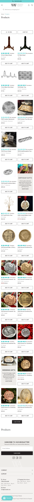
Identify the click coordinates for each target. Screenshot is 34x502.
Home (2, 14)
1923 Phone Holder (6, 151)
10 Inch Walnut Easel (6, 55)
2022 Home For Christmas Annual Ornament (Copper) (8, 407)
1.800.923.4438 (18, 1)
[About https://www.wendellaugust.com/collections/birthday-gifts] (25, 168)
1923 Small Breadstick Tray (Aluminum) (25, 151)
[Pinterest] (20, 458)
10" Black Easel (21, 55)
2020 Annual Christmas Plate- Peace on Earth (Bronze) (25, 247)
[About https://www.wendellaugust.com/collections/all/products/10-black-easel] (25, 43)
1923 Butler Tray (22, 87)
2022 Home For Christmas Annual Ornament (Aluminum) (25, 343)
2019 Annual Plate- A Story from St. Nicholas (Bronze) (8, 247)
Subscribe (17, 453)
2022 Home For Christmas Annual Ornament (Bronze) (25, 375)
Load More (17, 422)
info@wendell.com (5, 489)
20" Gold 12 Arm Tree (6, 215)
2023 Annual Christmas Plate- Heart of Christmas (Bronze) (25, 407)
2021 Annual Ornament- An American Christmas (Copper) (8, 311)
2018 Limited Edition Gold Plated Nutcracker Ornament (25, 215)
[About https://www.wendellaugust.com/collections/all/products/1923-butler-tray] (25, 75)
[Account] (29, 5)
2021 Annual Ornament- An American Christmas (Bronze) (25, 279)
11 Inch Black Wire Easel (7, 87)
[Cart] (32, 5)
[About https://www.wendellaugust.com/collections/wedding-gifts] (8, 361)
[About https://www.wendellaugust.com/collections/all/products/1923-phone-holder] (8, 139)
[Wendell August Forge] (17, 5)
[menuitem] (29, 5)
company (4, 470)
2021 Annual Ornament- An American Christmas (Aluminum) (8, 279)
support (3, 474)
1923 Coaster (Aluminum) (7, 119)
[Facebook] (17, 458)
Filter (10, 32)
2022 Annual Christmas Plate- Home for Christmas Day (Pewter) (8, 343)
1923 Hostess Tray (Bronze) (25, 119)
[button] (5, 5)
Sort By (25, 32)
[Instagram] (14, 458)
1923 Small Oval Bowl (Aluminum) (8, 183)
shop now (25, 189)
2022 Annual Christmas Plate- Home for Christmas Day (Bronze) (25, 311)
